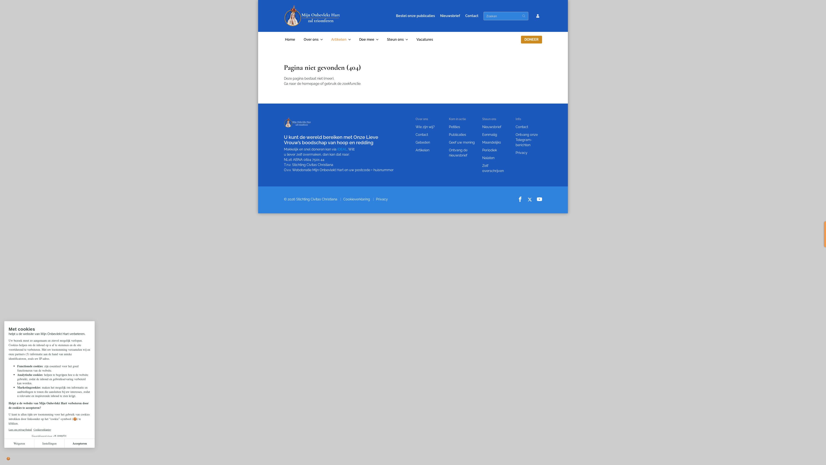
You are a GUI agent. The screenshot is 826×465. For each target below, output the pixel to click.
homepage (310, 84)
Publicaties (457, 135)
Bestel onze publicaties (415, 16)
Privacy (521, 153)
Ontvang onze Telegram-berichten (527, 140)
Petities (454, 127)
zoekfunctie (351, 84)
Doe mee (366, 39)
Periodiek (489, 150)
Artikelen (339, 39)
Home (290, 39)
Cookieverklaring (356, 199)
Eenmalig (489, 135)
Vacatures (424, 39)
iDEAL (342, 149)
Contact (471, 16)
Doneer (531, 39)
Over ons (311, 39)
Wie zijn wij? (425, 127)
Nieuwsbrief (450, 16)
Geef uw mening (462, 142)
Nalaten (488, 158)
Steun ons (395, 39)
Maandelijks (491, 142)
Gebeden (423, 142)
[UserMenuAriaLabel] (537, 16)
